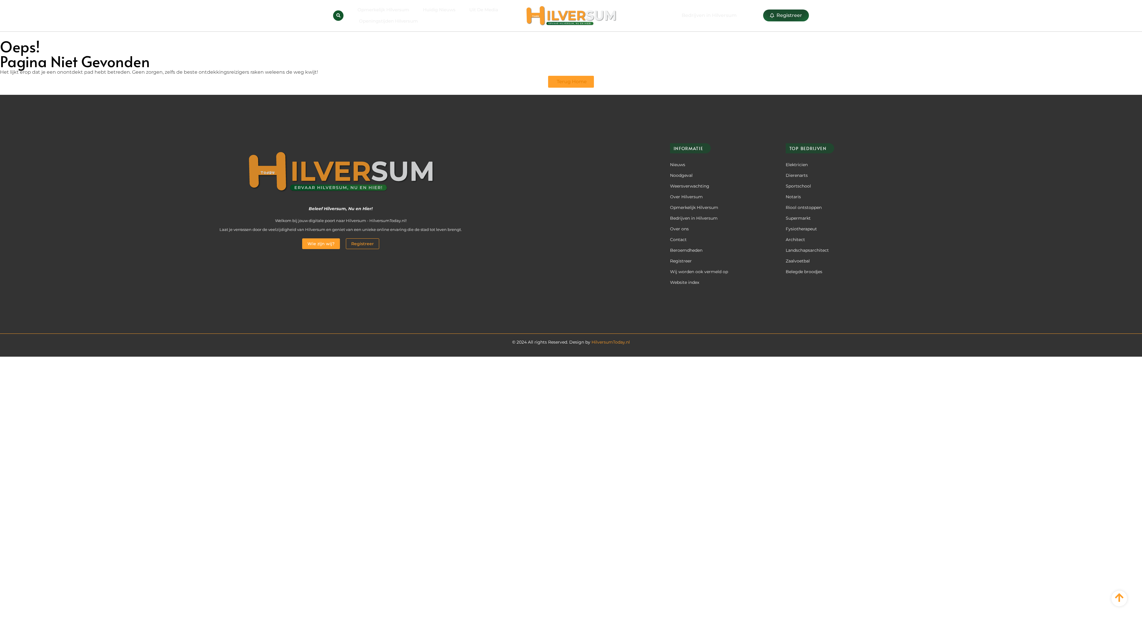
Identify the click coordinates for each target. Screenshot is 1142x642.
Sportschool (798, 186)
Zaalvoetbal (798, 261)
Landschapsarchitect (807, 250)
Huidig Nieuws (439, 9)
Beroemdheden (686, 250)
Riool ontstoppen (804, 207)
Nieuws (677, 164)
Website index (684, 282)
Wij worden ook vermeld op (699, 271)
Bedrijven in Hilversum (694, 218)
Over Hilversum (686, 196)
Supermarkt (798, 218)
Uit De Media (483, 9)
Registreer (681, 261)
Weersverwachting (689, 186)
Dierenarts (797, 175)
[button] (338, 15)
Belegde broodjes (804, 271)
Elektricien (797, 164)
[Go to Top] (1119, 597)
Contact (678, 239)
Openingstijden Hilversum (388, 21)
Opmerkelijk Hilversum (383, 9)
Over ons (679, 229)
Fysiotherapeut (801, 229)
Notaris (793, 196)
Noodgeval (681, 175)
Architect (795, 239)
